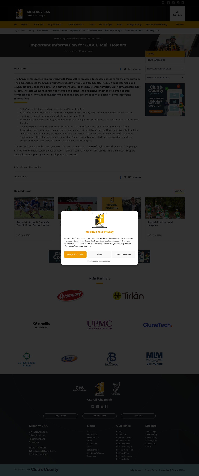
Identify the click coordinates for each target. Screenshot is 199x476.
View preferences (123, 254)
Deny (99, 254)
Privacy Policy (104, 261)
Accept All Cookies (75, 254)
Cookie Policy (93, 261)
